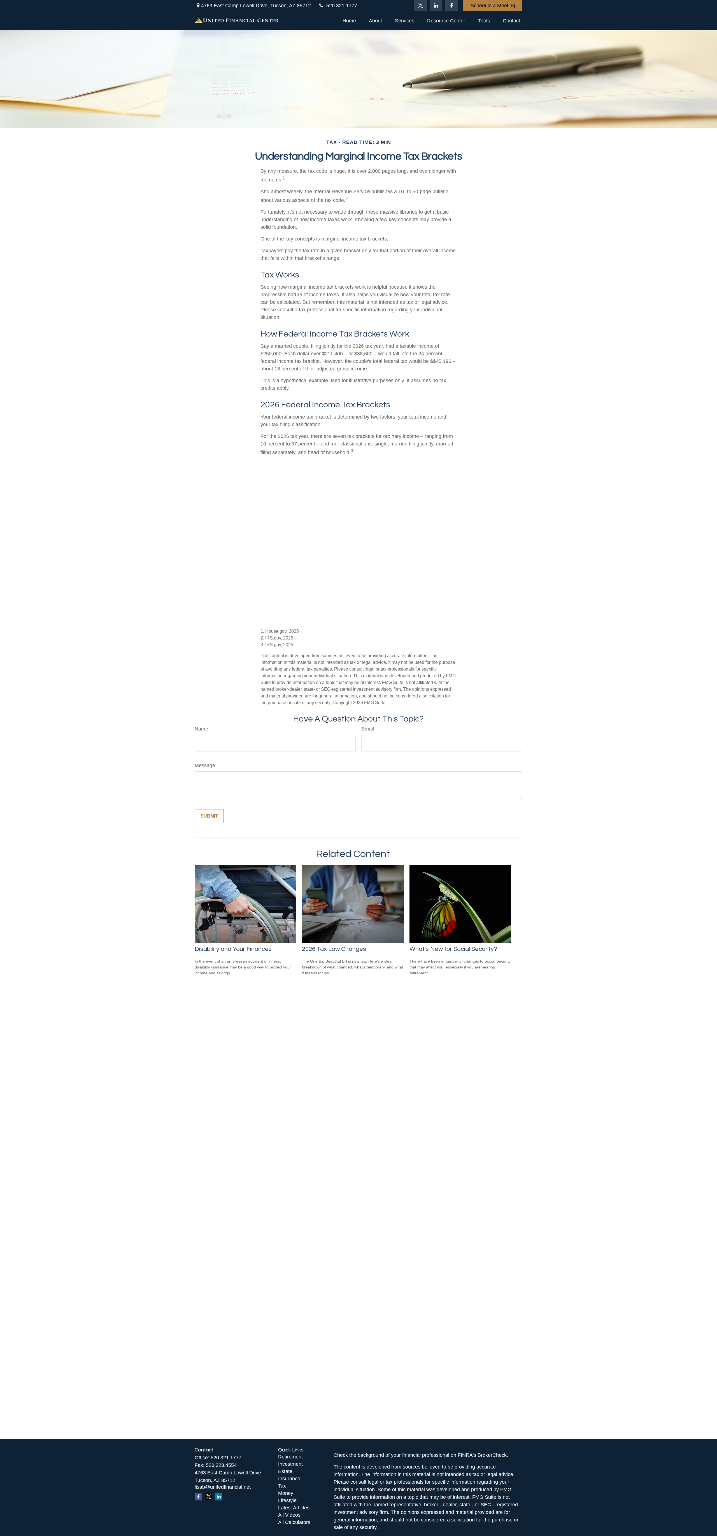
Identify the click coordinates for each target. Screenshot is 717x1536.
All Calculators (294, 1522)
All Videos (289, 1515)
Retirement (290, 1457)
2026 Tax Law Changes (334, 949)
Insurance (289, 1478)
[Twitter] (420, 5)
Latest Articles (293, 1508)
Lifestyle (287, 1500)
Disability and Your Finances (233, 949)
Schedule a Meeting (493, 5)
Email (367, 729)
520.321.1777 (341, 5)
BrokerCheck (492, 1455)
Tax (282, 1486)
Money (285, 1493)
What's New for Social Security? (453, 949)
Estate (285, 1471)
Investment (290, 1464)
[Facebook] (451, 5)
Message (205, 765)
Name (201, 729)
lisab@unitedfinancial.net (223, 1487)
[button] (349, 20)
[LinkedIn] (436, 5)
